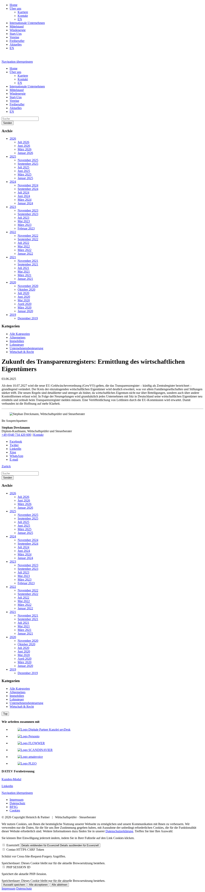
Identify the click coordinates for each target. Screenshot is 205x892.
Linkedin (7, 786)
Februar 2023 (26, 228)
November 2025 (28, 160)
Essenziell (12, 845)
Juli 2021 (23, 268)
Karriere (23, 12)
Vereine (14, 37)
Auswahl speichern (14, 884)
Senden (7, 122)
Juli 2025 (23, 167)
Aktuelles (16, 44)
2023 (13, 207)
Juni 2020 (24, 296)
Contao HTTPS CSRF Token (25, 849)
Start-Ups (16, 33)
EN (20, 19)
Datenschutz (17, 803)
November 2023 (28, 210)
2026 (13, 138)
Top (5, 713)
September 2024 (28, 189)
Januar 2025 (25, 178)
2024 (13, 181)
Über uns (15, 8)
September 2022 (28, 239)
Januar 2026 (25, 153)
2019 (13, 314)
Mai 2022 (24, 246)
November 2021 (28, 260)
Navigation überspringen (17, 61)
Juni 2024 (24, 196)
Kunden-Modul (11, 779)
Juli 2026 (23, 142)
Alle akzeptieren (38, 884)
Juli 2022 (23, 242)
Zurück (6, 466)
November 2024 (28, 185)
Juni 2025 (24, 171)
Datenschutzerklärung (119, 831)
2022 (13, 232)
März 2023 (24, 224)
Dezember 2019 (28, 318)
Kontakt (23, 15)
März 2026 (24, 149)
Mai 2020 (24, 300)
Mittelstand (17, 26)
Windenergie (18, 30)
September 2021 (28, 264)
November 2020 (28, 286)
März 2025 (24, 174)
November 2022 (28, 235)
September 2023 (28, 214)
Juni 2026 (24, 145)
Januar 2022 (25, 253)
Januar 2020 (25, 311)
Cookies (15, 810)
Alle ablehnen (59, 884)
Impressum (16, 799)
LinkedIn (15, 448)
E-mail (14, 459)
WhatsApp (16, 456)
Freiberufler (17, 41)
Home (13, 5)
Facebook (16, 441)
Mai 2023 (24, 221)
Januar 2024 (25, 203)
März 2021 (24, 275)
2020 (13, 282)
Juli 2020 (23, 293)
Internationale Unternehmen (27, 23)
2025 (13, 156)
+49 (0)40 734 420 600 (16, 434)
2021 (13, 257)
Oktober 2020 (26, 289)
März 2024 (24, 199)
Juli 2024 (23, 192)
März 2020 (24, 307)
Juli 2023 (23, 217)
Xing (13, 452)
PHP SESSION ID (18, 867)
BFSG (14, 807)
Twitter (14, 445)
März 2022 (24, 250)
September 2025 (28, 163)
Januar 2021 (25, 278)
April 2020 (24, 304)
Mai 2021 (24, 271)
